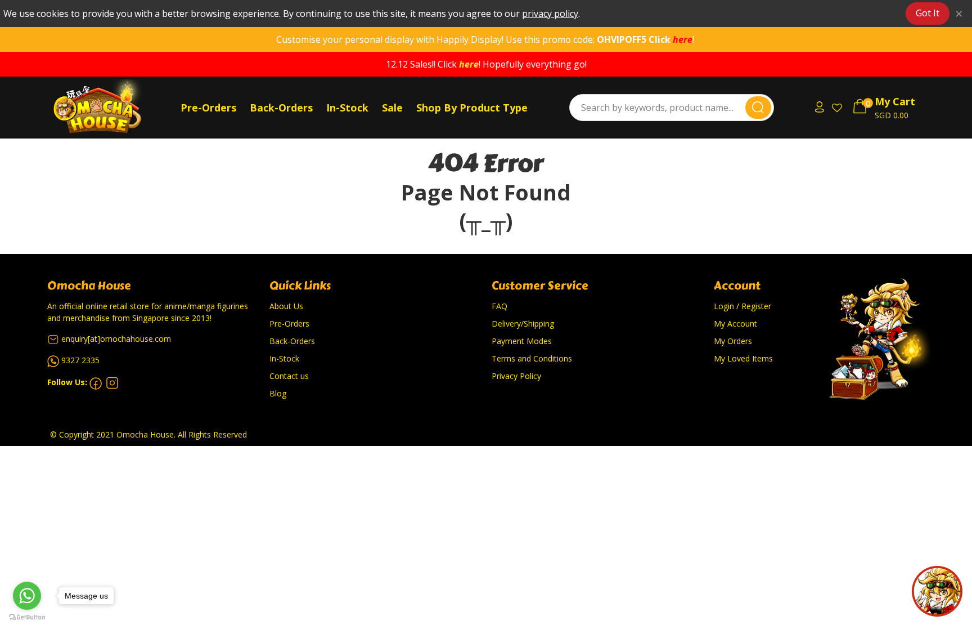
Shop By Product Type (472, 107)
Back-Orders (281, 107)
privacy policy (550, 13)
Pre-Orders (208, 107)
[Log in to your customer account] (817, 108)
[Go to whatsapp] (27, 596)
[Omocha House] (112, 107)
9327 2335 (80, 360)
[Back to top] (937, 591)
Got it (927, 13)
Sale (392, 107)
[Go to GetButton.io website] (27, 617)
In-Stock (347, 107)
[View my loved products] (838, 107)
